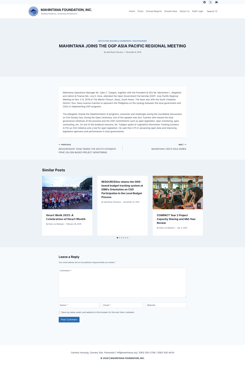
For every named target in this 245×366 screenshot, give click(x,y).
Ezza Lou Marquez (56, 224)
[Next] (199, 206)
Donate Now (170, 11)
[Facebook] (204, 2)
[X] (210, 2)
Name (64, 305)
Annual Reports (154, 11)
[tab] (117, 237)
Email (107, 305)
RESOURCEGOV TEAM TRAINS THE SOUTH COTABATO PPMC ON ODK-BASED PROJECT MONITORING (87, 149)
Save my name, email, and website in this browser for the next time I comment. (98, 312)
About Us (184, 11)
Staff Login (197, 11)
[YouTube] (216, 2)
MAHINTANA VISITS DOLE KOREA (168, 147)
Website (151, 305)
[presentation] (67, 192)
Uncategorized (140, 41)
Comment (66, 270)
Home (132, 11)
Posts (140, 11)
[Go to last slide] (46, 206)
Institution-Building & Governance (114, 41)
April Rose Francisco (115, 52)
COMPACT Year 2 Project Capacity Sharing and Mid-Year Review (176, 219)
